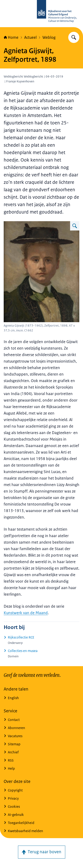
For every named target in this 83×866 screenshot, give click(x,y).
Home (13, 37)
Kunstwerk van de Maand (26, 612)
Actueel (30, 37)
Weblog (49, 37)
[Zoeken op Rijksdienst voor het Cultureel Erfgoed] (73, 37)
